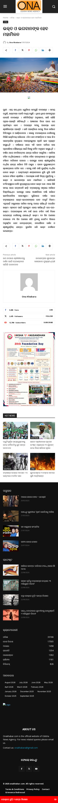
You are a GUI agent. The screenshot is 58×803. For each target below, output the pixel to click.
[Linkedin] (43, 50)
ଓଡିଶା (12, 17)
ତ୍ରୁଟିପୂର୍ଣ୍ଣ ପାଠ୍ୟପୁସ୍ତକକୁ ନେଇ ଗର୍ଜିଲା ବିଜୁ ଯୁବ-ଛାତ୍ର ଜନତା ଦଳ (14, 444)
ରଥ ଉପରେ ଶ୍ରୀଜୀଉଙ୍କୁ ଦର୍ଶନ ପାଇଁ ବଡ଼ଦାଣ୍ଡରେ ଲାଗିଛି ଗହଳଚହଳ (14, 261)
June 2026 (35, 682)
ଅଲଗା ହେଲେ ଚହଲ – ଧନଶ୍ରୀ (33, 497)
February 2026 (37, 687)
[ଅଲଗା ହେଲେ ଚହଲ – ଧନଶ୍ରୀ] (11, 501)
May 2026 (48, 682)
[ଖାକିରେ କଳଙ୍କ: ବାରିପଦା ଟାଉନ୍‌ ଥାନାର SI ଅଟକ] (11, 570)
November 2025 (44, 691)
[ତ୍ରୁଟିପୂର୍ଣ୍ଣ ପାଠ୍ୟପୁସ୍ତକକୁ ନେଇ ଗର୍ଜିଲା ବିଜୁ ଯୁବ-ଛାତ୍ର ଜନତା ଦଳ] (15, 430)
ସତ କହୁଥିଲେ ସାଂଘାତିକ (30, 527)
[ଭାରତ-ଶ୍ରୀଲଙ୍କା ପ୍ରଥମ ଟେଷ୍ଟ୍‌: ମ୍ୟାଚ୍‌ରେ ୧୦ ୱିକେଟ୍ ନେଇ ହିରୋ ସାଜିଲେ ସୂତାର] (42, 430)
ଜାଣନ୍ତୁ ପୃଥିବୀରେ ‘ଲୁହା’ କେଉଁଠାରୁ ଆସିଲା (37, 512)
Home (5, 17)
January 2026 (10, 691)
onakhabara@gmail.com (26, 747)
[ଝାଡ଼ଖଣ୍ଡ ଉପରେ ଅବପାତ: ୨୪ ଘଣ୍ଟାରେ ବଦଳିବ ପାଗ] (15, 461)
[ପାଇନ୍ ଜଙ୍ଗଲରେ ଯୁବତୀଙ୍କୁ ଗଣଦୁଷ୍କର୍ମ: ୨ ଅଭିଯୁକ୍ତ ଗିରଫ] (11, 615)
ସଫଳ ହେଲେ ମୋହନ (29, 542)
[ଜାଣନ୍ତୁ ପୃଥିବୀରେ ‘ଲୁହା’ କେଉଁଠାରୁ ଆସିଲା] (11, 516)
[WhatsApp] (36, 50)
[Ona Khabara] (5, 42)
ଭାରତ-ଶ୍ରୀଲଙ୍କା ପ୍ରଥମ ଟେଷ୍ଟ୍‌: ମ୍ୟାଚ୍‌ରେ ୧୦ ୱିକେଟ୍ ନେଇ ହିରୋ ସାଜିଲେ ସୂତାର (42, 444)
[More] (50, 50)
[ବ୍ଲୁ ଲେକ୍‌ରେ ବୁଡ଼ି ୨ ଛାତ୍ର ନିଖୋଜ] (11, 600)
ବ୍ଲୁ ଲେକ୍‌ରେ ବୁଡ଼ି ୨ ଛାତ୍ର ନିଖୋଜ (34, 596)
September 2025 (27, 696)
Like (51, 310)
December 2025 (27, 691)
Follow (49, 316)
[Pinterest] (29, 50)
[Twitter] (22, 50)
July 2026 (23, 682)
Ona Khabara (15, 42)
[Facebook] (15, 50)
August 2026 (10, 682)
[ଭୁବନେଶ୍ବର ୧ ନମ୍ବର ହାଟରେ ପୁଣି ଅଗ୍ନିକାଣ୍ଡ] (42, 461)
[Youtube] (36, 769)
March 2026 (22, 687)
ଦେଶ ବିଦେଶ (34, 438)
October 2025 (10, 696)
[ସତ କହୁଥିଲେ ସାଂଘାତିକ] (11, 530)
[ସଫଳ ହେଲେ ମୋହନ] (11, 545)
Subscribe (48, 322)
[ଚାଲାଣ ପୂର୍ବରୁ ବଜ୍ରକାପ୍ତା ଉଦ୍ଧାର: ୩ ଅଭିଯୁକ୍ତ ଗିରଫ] (11, 585)
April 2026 (9, 687)
